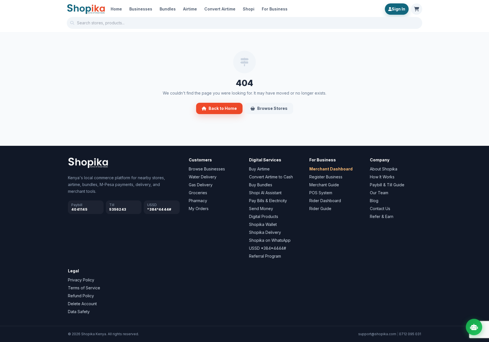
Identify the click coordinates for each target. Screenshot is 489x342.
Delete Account (82, 303)
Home (116, 9)
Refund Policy (81, 295)
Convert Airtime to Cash (271, 176)
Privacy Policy (81, 279)
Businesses (140, 9)
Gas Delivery (201, 184)
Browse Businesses (207, 168)
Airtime (190, 9)
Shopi (248, 9)
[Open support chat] (474, 327)
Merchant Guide (324, 184)
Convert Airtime (219, 9)
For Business (275, 9)
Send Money (261, 208)
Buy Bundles (260, 184)
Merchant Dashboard (331, 168)
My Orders (199, 208)
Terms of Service (84, 287)
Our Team (379, 192)
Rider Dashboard (325, 200)
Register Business (325, 176)
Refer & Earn (381, 216)
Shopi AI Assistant (265, 192)
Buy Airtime (259, 168)
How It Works (382, 176)
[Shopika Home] (86, 9)
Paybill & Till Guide (387, 184)
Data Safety (79, 311)
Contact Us (380, 208)
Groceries (198, 192)
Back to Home (223, 108)
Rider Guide (320, 208)
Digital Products (263, 216)
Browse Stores (272, 108)
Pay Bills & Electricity (268, 200)
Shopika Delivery (265, 232)
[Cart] (416, 9)
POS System (320, 192)
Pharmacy (198, 200)
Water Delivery (202, 176)
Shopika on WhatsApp (270, 240)
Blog (374, 200)
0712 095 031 (410, 334)
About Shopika (383, 168)
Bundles (168, 9)
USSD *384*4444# (267, 248)
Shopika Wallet (263, 224)
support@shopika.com (377, 334)
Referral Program (265, 256)
